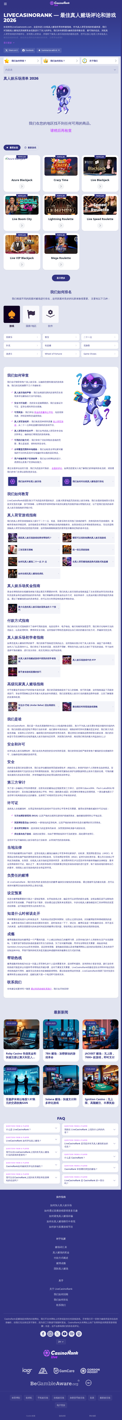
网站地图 (91, 1416)
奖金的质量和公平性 (43, 412)
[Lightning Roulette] (61, 212)
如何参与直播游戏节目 (60, 1226)
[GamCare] (63, 1371)
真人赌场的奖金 (60, 1252)
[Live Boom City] (22, 212)
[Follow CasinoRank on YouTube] (64, 1334)
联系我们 (60, 1305)
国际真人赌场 (60, 1268)
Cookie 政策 (30, 1416)
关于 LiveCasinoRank (60, 1289)
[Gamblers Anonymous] (42, 1371)
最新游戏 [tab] (32, 147)
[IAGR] (27, 1371)
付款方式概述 (60, 1257)
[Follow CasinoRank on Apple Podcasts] (78, 1334)
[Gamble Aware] (54, 1383)
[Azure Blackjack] (22, 173)
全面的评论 (57, 468)
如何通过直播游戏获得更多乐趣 (60, 1210)
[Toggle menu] (5, 4)
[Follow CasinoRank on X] (57, 1334)
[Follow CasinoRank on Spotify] (71, 1334)
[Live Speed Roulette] (100, 212)
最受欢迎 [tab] (14, 147)
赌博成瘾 (60, 1263)
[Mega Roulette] (61, 251)
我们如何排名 (60, 1299)
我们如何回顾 (60, 1294)
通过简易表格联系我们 (41, 988)
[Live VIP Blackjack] (22, 251)
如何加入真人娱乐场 (60, 1205)
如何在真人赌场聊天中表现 (60, 1221)
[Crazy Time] (61, 173)
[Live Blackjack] (100, 173)
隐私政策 (61, 1416)
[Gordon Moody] (89, 1371)
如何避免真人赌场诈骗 (60, 1216)
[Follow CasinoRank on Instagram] (50, 1334)
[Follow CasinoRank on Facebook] (43, 1334)
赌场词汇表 (60, 1247)
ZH (59, 1341)
